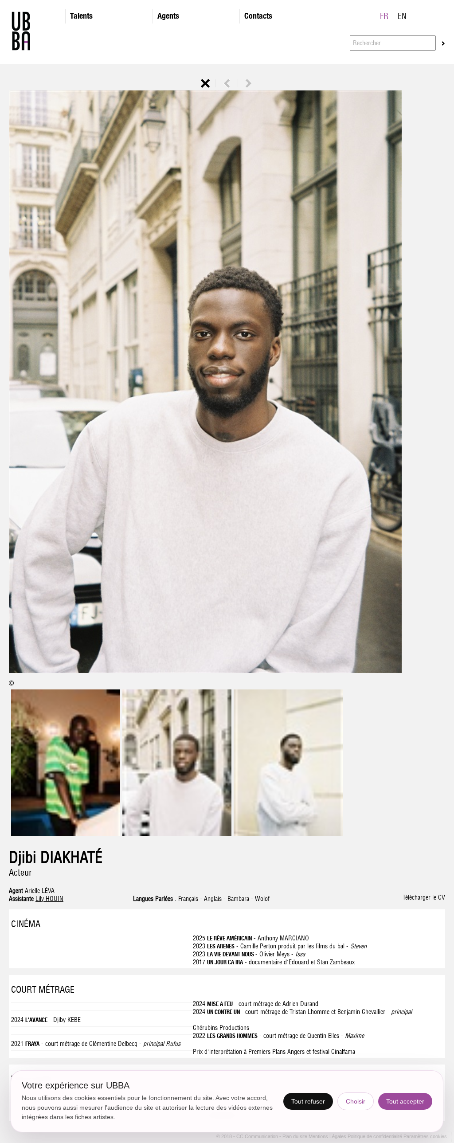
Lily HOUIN (49, 899)
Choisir (355, 1101)
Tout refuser (308, 1101)
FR (384, 16)
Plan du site (295, 1136)
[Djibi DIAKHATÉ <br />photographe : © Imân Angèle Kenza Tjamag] (65, 834)
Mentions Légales (328, 1136)
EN (402, 16)
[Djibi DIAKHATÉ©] (227, 382)
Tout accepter (405, 1101)
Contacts (258, 15)
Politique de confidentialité (375, 1136)
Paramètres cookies (425, 1136)
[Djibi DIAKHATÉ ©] (176, 834)
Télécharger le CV (424, 897)
